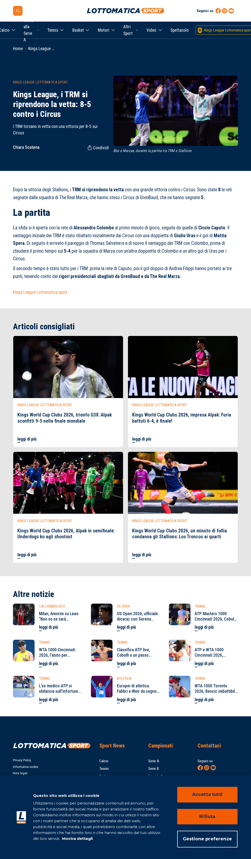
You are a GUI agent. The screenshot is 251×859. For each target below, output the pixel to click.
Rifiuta (207, 816)
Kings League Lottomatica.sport (40, 292)
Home (18, 48)
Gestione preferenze (207, 839)
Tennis (52, 30)
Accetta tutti (207, 794)
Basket (78, 30)
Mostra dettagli (77, 838)
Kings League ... (41, 48)
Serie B (153, 768)
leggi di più (27, 439)
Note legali (20, 773)
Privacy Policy (22, 760)
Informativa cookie (25, 767)
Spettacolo (179, 30)
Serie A (153, 761)
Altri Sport (128, 30)
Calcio (103, 761)
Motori (103, 30)
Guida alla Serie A (28, 30)
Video (151, 30)
